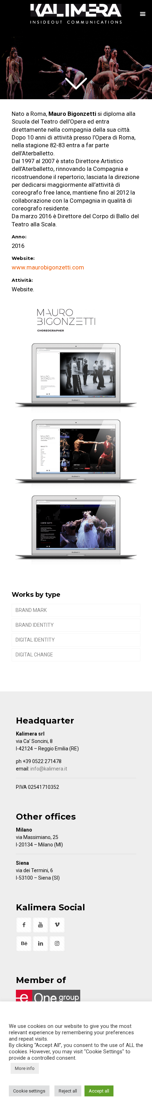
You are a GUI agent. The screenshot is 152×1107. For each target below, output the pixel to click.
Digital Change (34, 654)
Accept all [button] (99, 1091)
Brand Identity (35, 625)
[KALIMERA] (76, 14)
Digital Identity (35, 640)
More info (25, 1068)
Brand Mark (31, 610)
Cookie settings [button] (29, 1091)
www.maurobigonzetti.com (48, 267)
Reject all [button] (68, 1091)
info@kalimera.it (48, 769)
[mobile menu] (142, 14)
